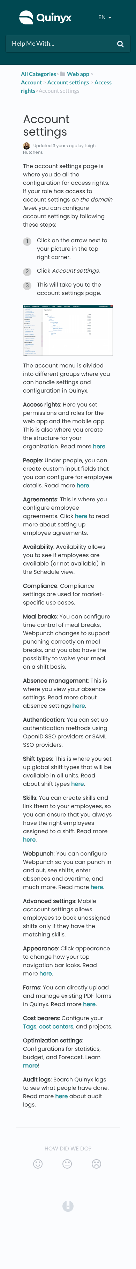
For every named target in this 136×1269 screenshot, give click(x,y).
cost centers (56, 1027)
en (102, 17)
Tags (30, 1027)
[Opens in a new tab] (68, 1206)
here (99, 446)
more (30, 1066)
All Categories (38, 74)
